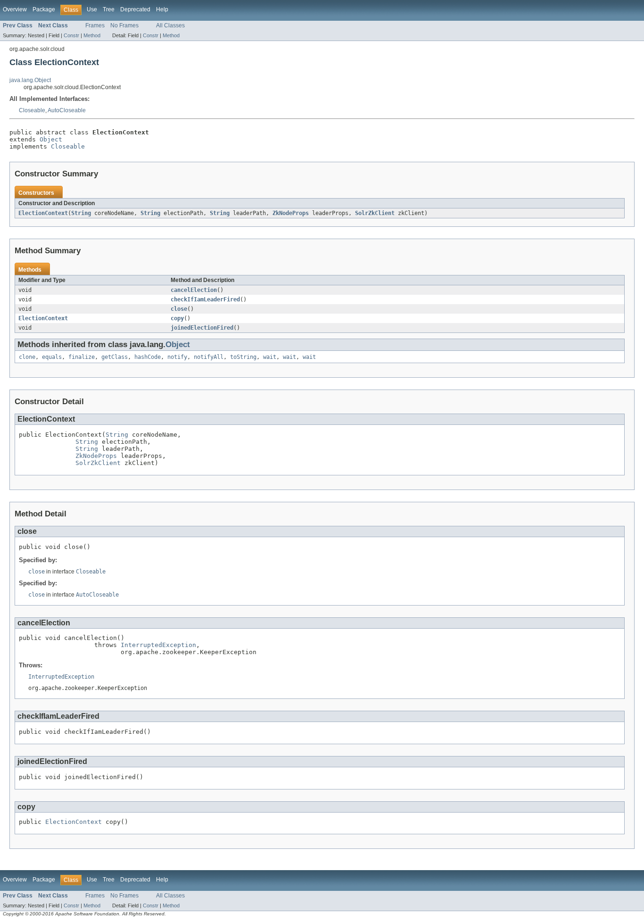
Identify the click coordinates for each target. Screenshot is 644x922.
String (81, 213)
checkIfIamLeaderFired (205, 299)
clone (27, 357)
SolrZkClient (375, 213)
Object (51, 139)
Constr (71, 35)
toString (243, 357)
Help (162, 9)
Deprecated (135, 9)
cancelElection (194, 290)
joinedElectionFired (202, 327)
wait (269, 357)
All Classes (170, 25)
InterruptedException (158, 644)
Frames (95, 25)
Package (44, 9)
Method (91, 35)
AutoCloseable (67, 110)
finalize (81, 357)
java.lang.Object (30, 80)
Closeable (32, 110)
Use (92, 9)
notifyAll (208, 357)
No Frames (124, 25)
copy (177, 318)
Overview (15, 9)
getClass (114, 357)
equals (52, 357)
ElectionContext (43, 213)
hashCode (147, 357)
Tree (109, 9)
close (179, 309)
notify (177, 357)
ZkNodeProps (290, 213)
